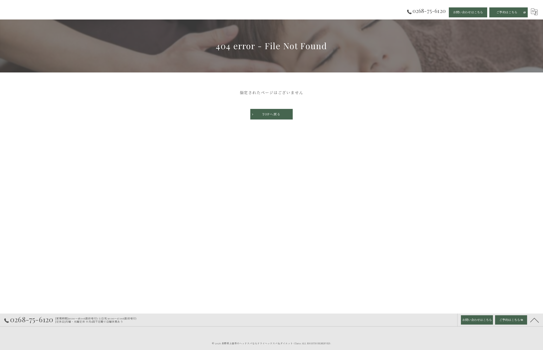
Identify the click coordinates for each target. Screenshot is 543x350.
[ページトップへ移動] (534, 320)
